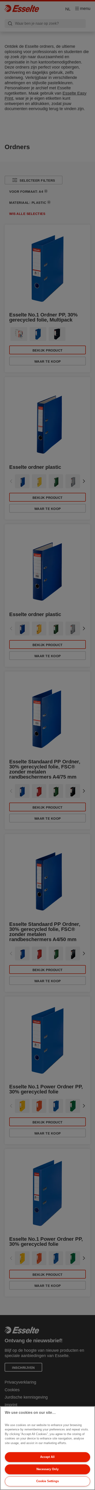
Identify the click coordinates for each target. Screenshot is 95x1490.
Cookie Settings (47, 1481)
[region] (47, 1448)
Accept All (47, 1457)
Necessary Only (47, 1469)
